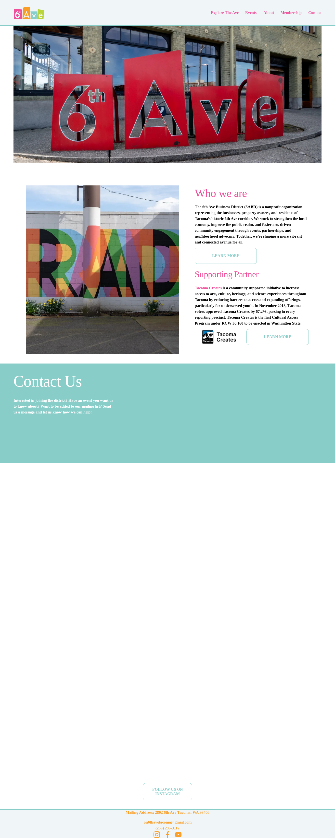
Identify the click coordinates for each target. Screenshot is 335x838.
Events (251, 13)
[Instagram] (156, 834)
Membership (291, 13)
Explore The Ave (225, 13)
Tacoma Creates (208, 288)
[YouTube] (178, 834)
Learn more (226, 256)
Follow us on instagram (167, 791)
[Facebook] (167, 834)
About (268, 13)
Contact (315, 13)
